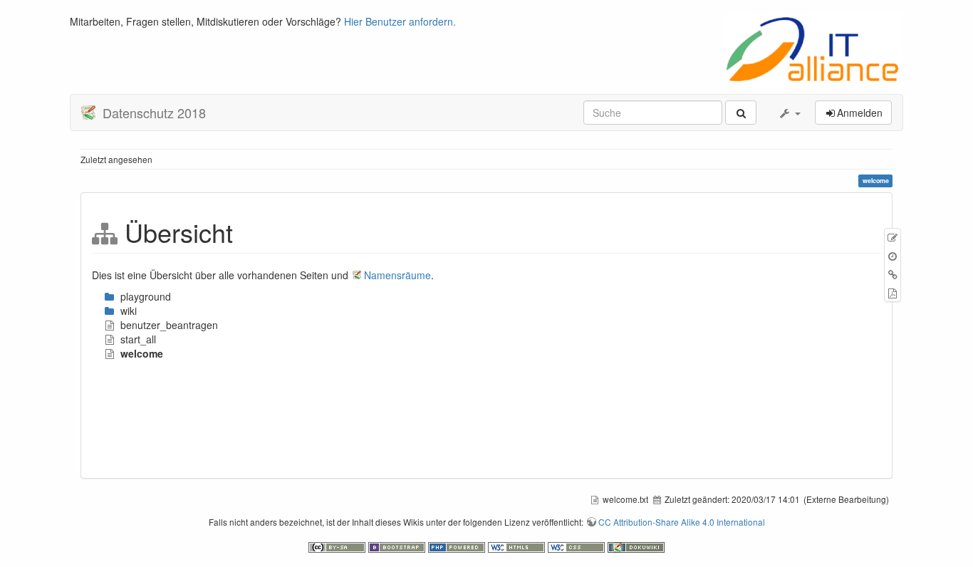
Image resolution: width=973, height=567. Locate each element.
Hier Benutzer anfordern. (400, 21)
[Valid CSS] (578, 546)
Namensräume (397, 275)
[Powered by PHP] (458, 546)
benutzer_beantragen (169, 325)
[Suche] (740, 112)
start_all (138, 339)
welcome (141, 353)
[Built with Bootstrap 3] (398, 546)
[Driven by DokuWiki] (636, 546)
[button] (789, 112)
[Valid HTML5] (518, 546)
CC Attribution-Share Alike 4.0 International (681, 522)
